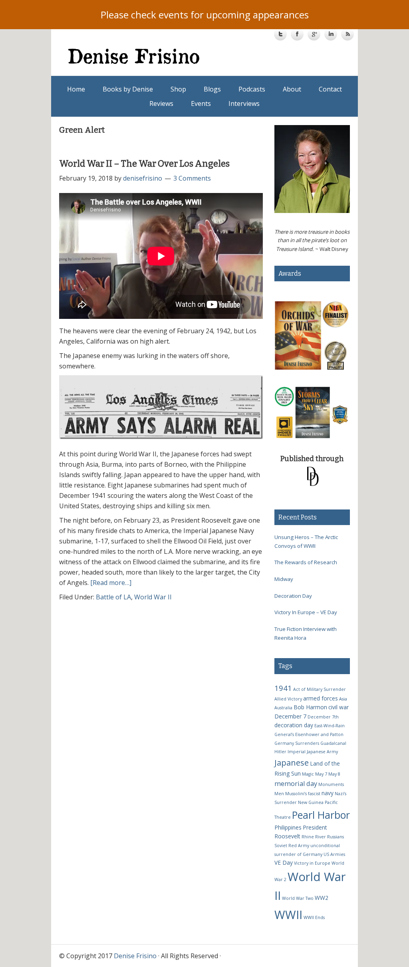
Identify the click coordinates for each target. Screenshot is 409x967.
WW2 (321, 897)
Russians (335, 837)
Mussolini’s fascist (302, 793)
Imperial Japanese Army (313, 751)
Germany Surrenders (296, 743)
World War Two (298, 898)
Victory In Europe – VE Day (305, 612)
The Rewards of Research (305, 562)
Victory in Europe (312, 863)
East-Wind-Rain (329, 725)
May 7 (321, 774)
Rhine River (314, 837)
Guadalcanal (333, 743)
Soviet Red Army (291, 845)
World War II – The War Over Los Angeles (144, 163)
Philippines (288, 827)
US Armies (334, 854)
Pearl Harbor (321, 815)
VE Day (283, 862)
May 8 (334, 774)
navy (328, 793)
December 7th (323, 717)
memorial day (295, 783)
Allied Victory (288, 699)
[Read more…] (110, 582)
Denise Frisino (136, 56)
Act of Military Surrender (319, 689)
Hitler (280, 751)
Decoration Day (293, 595)
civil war (338, 707)
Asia (343, 699)
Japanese (291, 762)
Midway (283, 579)
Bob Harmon (310, 707)
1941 (283, 688)
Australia (283, 707)
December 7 (290, 716)
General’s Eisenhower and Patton (308, 734)
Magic (308, 774)
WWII (288, 914)
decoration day (293, 725)
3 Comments (192, 178)
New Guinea (311, 802)
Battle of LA (113, 597)
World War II (153, 597)
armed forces (320, 698)
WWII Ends (314, 917)
